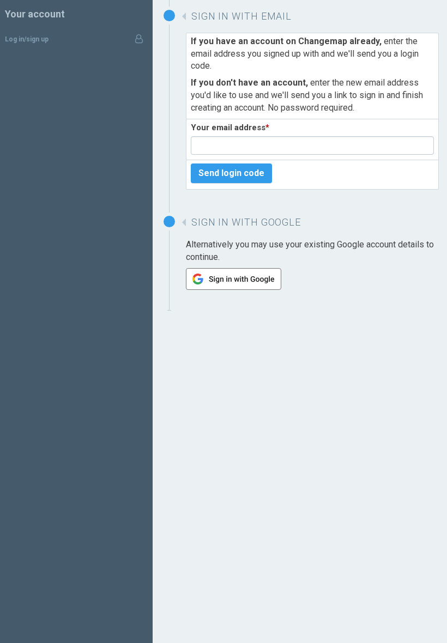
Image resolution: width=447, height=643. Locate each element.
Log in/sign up (27, 39)
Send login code (231, 173)
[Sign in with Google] (233, 287)
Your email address (230, 127)
